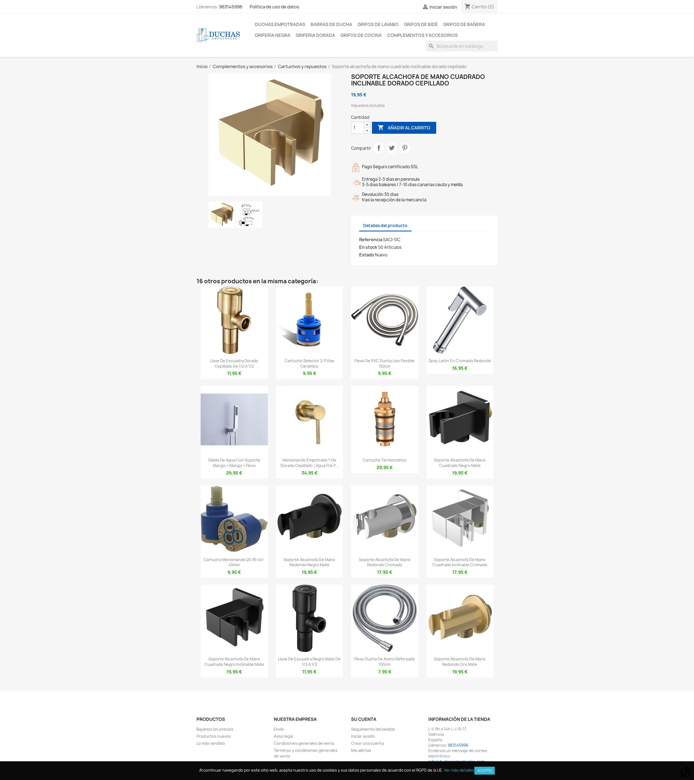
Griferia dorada (315, 35)
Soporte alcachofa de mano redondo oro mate (460, 661)
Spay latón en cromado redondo (460, 360)
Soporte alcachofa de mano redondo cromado (384, 562)
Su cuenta (363, 719)
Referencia (370, 239)
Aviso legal (283, 736)
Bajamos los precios (215, 729)
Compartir (378, 147)
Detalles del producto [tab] (385, 225)
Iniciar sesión (363, 736)
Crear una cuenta (367, 743)
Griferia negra (272, 35)
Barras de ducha (331, 24)
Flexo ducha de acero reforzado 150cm (384, 661)
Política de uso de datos (274, 7)
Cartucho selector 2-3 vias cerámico (309, 363)
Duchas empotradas (280, 24)
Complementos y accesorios (422, 35)
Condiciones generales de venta (304, 743)
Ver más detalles (459, 770)
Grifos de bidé (421, 24)
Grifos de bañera (464, 24)
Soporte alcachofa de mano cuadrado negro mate (460, 462)
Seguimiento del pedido (373, 729)
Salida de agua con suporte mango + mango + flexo (234, 462)
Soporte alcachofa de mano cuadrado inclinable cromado (459, 562)
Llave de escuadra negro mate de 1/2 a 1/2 (309, 661)
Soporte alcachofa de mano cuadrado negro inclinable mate (234, 661)
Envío (279, 729)
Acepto (484, 770)
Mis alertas (361, 750)
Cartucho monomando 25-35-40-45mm (234, 562)
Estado (366, 254)
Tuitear (391, 147)
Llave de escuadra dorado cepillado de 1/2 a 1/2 (234, 363)
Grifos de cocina (361, 35)
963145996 (230, 7)
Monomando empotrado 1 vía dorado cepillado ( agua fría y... (309, 462)
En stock (368, 247)
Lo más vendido (211, 743)
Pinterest (404, 147)
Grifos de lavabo (378, 24)
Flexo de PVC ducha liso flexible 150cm (385, 363)
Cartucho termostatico (384, 460)
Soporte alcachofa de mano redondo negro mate (309, 562)
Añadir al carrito (404, 127)
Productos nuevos (214, 736)
